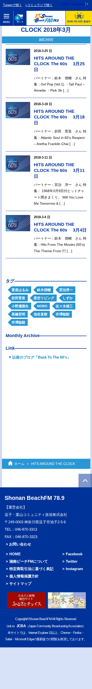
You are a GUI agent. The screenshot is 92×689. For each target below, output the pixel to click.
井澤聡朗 (62, 314)
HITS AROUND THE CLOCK (53, 464)
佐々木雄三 (64, 306)
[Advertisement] (46, 398)
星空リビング (44, 298)
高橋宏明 (18, 314)
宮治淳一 (66, 290)
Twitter (72, 561)
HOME (15, 554)
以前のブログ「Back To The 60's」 (41, 357)
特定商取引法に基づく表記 (31, 569)
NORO (42, 306)
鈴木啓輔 (44, 290)
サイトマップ (20, 583)
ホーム (19, 464)
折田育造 (18, 298)
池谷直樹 (40, 314)
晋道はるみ (20, 290)
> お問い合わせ (18, 544)
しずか (68, 298)
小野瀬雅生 (20, 306)
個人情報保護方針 (24, 576)
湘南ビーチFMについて (28, 561)
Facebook (74, 554)
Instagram (74, 569)
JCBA (21, 626)
